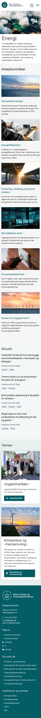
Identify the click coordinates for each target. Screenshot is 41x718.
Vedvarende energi (11, 101)
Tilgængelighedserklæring (15, 673)
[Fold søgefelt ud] (32, 5)
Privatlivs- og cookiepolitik (15, 662)
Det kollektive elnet (11, 233)
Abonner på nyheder (12, 635)
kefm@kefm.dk (10, 620)
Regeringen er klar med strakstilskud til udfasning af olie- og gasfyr (19, 417)
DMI (5, 710)
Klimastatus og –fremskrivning (15, 542)
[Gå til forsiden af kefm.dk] (13, 5)
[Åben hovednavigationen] (38, 5)
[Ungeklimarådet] (20, 465)
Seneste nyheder (11, 638)
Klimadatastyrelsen (11, 703)
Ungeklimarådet (16, 484)
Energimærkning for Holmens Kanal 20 (19, 680)
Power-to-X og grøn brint (14, 318)
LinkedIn (8, 642)
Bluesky (8, 649)
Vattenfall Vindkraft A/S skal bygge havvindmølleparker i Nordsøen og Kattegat (20, 358)
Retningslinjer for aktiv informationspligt (20, 669)
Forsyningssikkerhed (12, 274)
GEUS (6, 707)
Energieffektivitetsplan (13, 684)
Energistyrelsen (10, 696)
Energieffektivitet (10, 145)
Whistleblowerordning (13, 676)
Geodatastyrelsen (11, 699)
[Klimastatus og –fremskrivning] (20, 521)
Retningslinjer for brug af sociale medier (20, 665)
